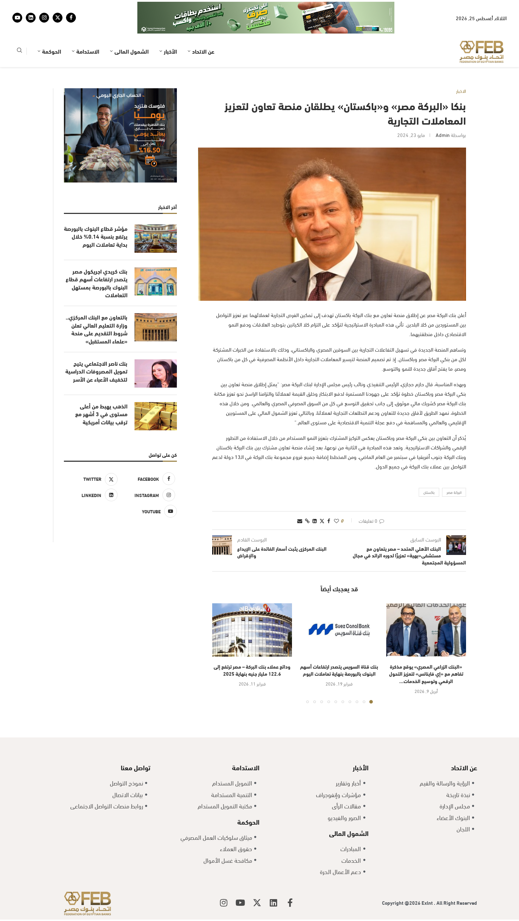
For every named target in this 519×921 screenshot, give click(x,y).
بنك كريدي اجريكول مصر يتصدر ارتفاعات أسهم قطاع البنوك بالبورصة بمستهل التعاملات (96, 261)
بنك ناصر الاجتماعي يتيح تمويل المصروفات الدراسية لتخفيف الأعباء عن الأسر (96, 349)
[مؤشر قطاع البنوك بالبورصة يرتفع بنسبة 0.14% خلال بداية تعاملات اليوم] (156, 217)
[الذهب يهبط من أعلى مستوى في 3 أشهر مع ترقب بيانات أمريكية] (156, 394)
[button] (222, 631)
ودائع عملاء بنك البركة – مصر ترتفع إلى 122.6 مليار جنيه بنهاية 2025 (252, 648)
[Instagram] (44, 7)
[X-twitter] (257, 880)
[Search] (19, 29)
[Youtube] (17, 7)
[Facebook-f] (290, 880)
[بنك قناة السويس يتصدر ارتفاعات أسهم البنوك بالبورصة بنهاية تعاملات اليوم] (339, 608)
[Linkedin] (31, 7)
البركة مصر (454, 470)
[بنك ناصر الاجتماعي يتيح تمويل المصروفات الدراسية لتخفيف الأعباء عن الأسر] (156, 351)
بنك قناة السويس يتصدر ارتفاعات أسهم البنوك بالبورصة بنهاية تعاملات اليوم (339, 648)
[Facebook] (71, 7)
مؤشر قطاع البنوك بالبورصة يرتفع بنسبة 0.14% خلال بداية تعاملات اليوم (95, 214)
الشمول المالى (131, 29)
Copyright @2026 (402, 880)
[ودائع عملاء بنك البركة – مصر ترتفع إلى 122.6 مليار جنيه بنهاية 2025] (252, 608)
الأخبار (170, 29)
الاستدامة (87, 29)
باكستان (429, 470)
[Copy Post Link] (307, 498)
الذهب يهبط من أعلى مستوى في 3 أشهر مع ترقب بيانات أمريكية (101, 392)
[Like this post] (336, 498)
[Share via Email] (299, 498)
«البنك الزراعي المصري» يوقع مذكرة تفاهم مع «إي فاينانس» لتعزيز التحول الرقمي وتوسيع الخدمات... (426, 652)
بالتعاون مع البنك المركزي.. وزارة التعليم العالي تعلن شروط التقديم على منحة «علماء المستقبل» (96, 307)
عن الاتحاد (203, 29)
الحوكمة (51, 29)
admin (443, 112)
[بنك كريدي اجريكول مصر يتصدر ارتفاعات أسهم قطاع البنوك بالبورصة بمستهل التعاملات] (156, 259)
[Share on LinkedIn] (314, 498)
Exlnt (428, 880)
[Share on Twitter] (322, 498)
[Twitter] (57, 7)
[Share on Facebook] (328, 498)
